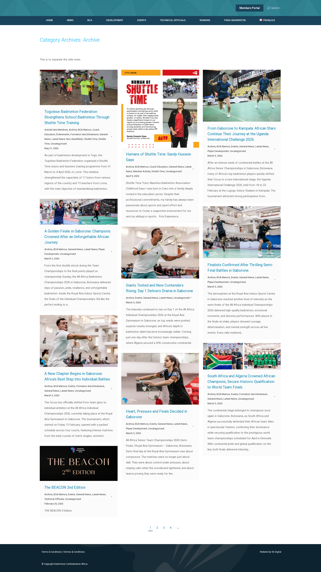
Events (234, 146)
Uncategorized (59, 143)
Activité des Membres (56, 129)
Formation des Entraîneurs (84, 134)
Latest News (58, 139)
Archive (73, 129)
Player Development (218, 151)
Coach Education (159, 166)
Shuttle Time (90, 139)
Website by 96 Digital (270, 552)
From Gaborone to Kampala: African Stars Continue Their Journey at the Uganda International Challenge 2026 (241, 134)
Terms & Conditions (52, 552)
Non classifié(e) (74, 139)
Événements (62, 134)
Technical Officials (54, 499)
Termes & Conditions (74, 552)
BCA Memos (84, 129)
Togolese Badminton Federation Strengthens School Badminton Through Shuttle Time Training (76, 117)
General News (176, 166)
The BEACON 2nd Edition (64, 487)
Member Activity (141, 171)
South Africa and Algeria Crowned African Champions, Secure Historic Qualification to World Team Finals (241, 381)
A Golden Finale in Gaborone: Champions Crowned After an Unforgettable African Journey (77, 237)
